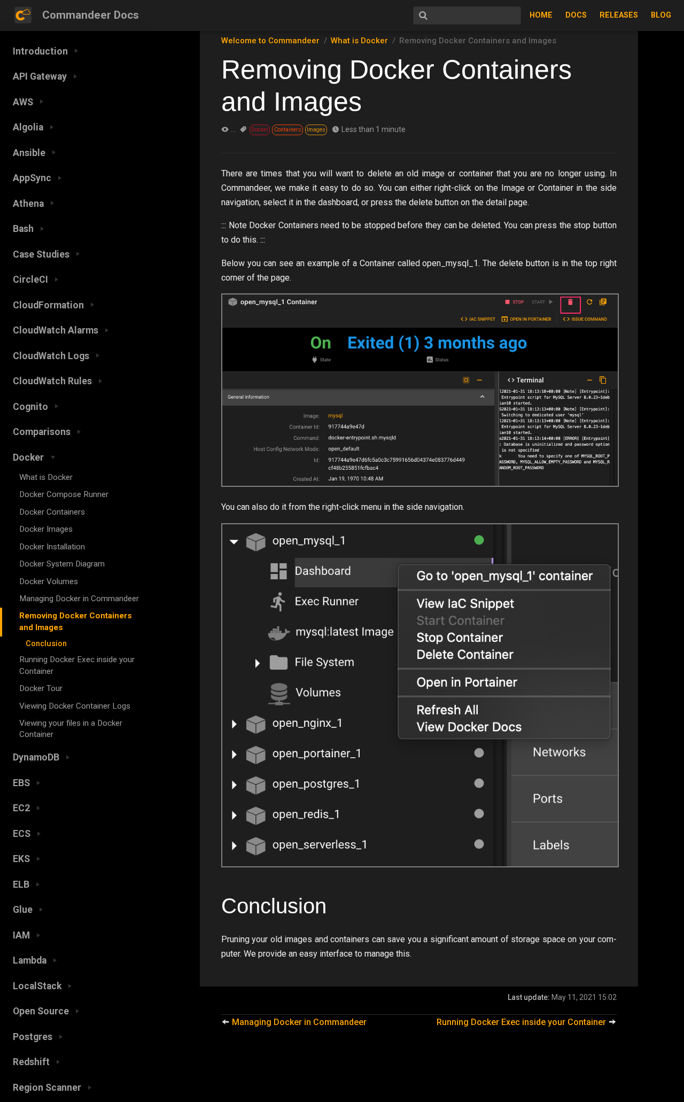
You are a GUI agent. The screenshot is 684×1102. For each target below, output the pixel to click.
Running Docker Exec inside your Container (77, 665)
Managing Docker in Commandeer (79, 598)
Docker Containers (52, 512)
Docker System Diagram (62, 564)
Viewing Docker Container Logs (74, 706)
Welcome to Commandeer (270, 40)
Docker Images (46, 529)
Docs (576, 15)
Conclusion (46, 643)
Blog (661, 15)
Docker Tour (41, 688)
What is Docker (46, 477)
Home (541, 15)
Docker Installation (52, 547)
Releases (619, 15)
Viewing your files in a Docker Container (70, 728)
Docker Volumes (48, 581)
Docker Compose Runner (63, 494)
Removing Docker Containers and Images (75, 621)
